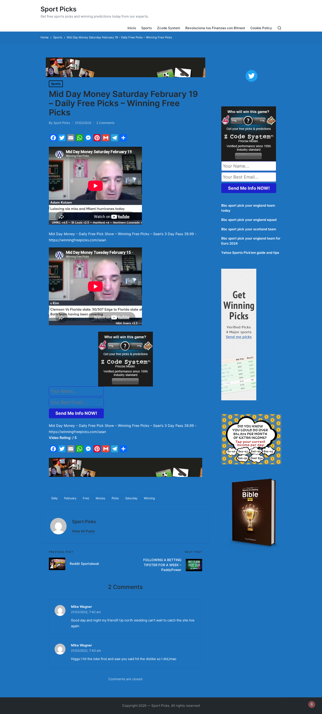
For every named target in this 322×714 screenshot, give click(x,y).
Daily (54, 498)
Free (86, 498)
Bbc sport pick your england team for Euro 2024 (250, 240)
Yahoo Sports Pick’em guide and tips (250, 253)
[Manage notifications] (311, 704)
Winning (149, 498)
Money (100, 498)
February (70, 498)
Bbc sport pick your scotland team (248, 229)
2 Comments (105, 123)
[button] (83, 531)
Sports (56, 84)
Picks (115, 498)
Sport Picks (58, 9)
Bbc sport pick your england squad (248, 220)
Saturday (131, 498)
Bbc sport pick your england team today (248, 208)
